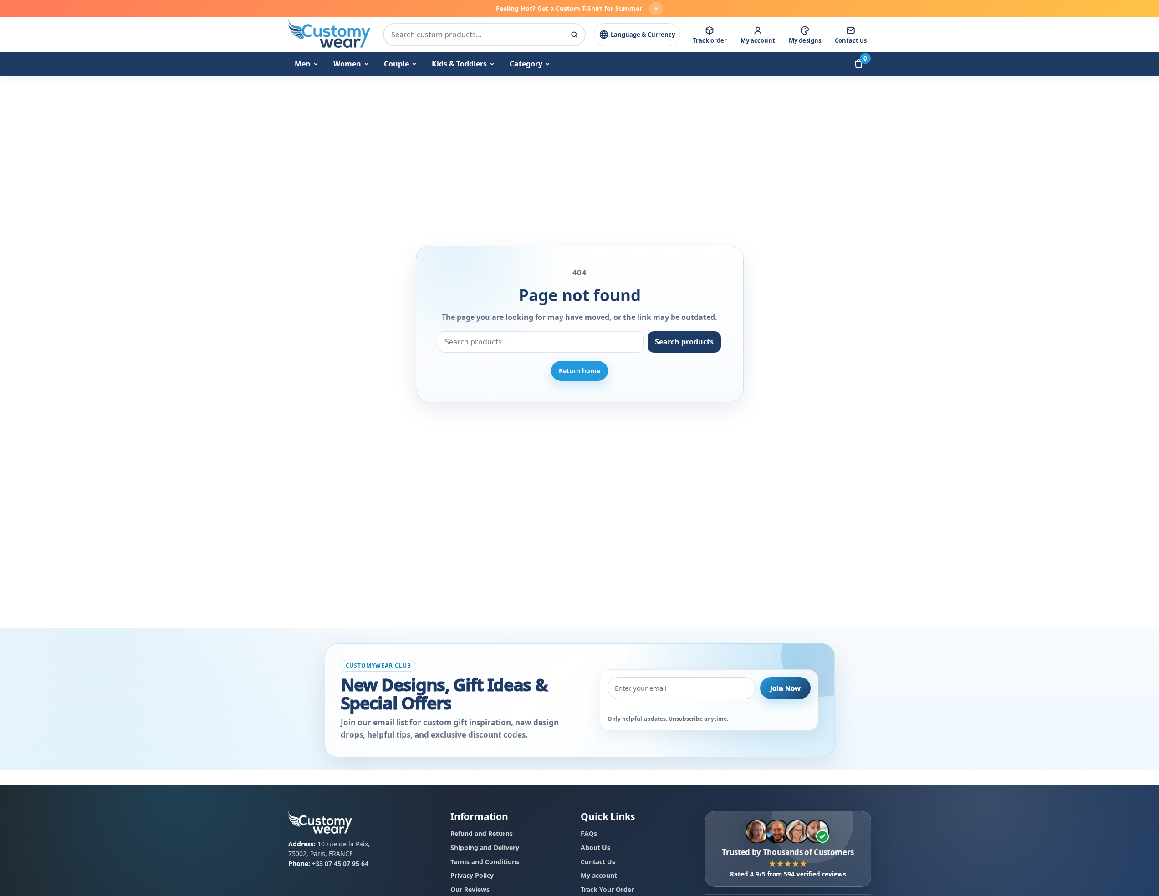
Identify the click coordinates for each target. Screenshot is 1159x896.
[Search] (574, 34)
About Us (595, 847)
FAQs (589, 833)
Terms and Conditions (484, 861)
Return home (579, 370)
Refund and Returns (481, 833)
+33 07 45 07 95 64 (340, 863)
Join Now (785, 688)
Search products (684, 342)
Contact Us (598, 861)
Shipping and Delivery (484, 847)
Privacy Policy (472, 875)
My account (599, 875)
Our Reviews (470, 889)
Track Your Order (607, 889)
